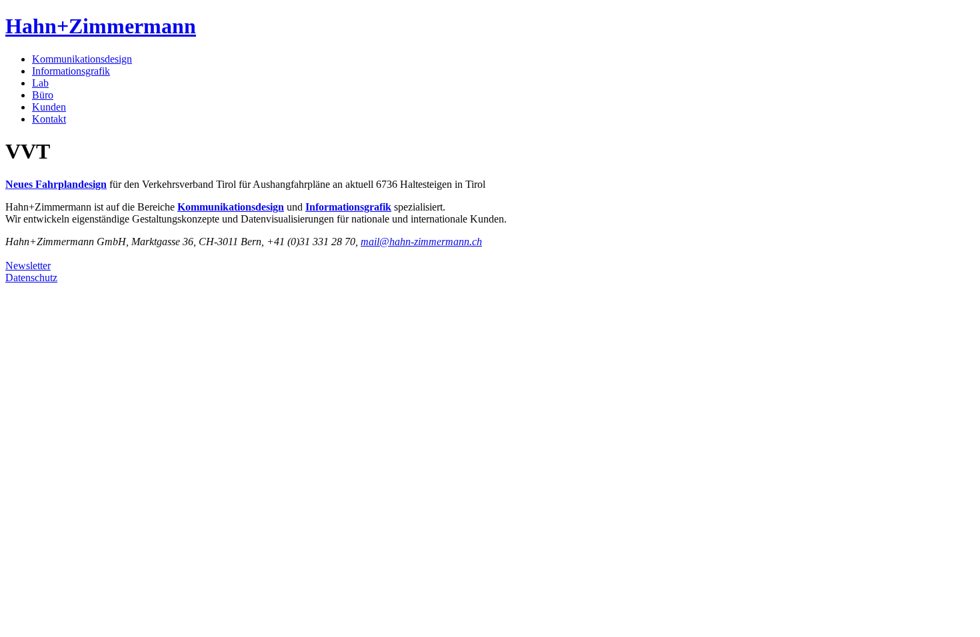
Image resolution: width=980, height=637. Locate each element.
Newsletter (28, 265)
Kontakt (49, 119)
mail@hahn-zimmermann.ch (421, 241)
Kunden (49, 107)
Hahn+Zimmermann (100, 26)
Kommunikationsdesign (82, 59)
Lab (40, 83)
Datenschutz (31, 277)
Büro (42, 95)
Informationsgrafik (71, 71)
